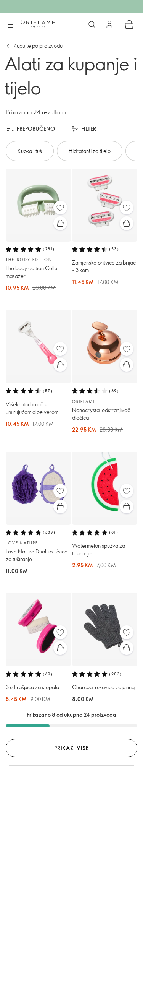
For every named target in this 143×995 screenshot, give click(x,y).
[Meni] (10, 24)
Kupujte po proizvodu (38, 45)
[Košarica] (129, 24)
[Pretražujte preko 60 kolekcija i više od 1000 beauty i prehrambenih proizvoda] (92, 24)
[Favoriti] (60, 207)
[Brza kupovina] (60, 223)
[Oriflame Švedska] (38, 24)
